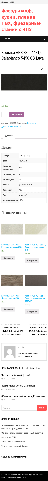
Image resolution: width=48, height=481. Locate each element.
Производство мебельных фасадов (18, 385)
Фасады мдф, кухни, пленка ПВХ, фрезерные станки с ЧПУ (21, 19)
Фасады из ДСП (8, 437)
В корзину (17, 114)
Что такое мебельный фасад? (15, 375)
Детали (9, 135)
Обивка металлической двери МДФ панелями (23, 396)
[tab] (9, 136)
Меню (7, 39)
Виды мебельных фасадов (13, 441)
